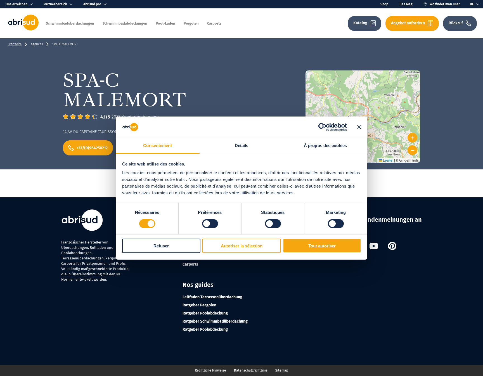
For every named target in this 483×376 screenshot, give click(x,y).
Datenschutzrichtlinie (250, 370)
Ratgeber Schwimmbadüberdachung (215, 321)
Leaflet (387, 160)
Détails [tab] (241, 145)
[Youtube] (374, 247)
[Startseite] (23, 29)
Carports (190, 264)
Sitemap (281, 370)
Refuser (161, 245)
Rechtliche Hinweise (210, 370)
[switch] (210, 223)
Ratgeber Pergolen (199, 305)
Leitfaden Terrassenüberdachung (212, 297)
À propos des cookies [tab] (325, 145)
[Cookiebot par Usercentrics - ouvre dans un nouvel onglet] (322, 127)
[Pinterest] (392, 247)
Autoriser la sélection (241, 245)
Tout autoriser (322, 245)
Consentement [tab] (157, 145)
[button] (363, 109)
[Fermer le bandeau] (359, 127)
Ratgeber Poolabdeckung (205, 313)
